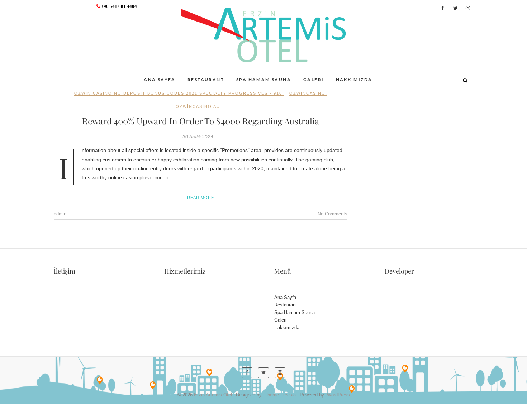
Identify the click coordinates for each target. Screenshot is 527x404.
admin (60, 214)
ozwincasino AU (198, 106)
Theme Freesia (280, 395)
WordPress (338, 395)
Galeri (313, 79)
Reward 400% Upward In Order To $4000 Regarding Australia (200, 121)
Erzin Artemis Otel (90, 75)
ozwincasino (307, 93)
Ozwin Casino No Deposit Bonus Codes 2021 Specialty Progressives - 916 (178, 93)
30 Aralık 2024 (197, 136)
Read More (200, 197)
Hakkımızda (354, 79)
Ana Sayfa (159, 79)
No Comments (332, 214)
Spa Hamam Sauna (263, 79)
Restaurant (205, 79)
